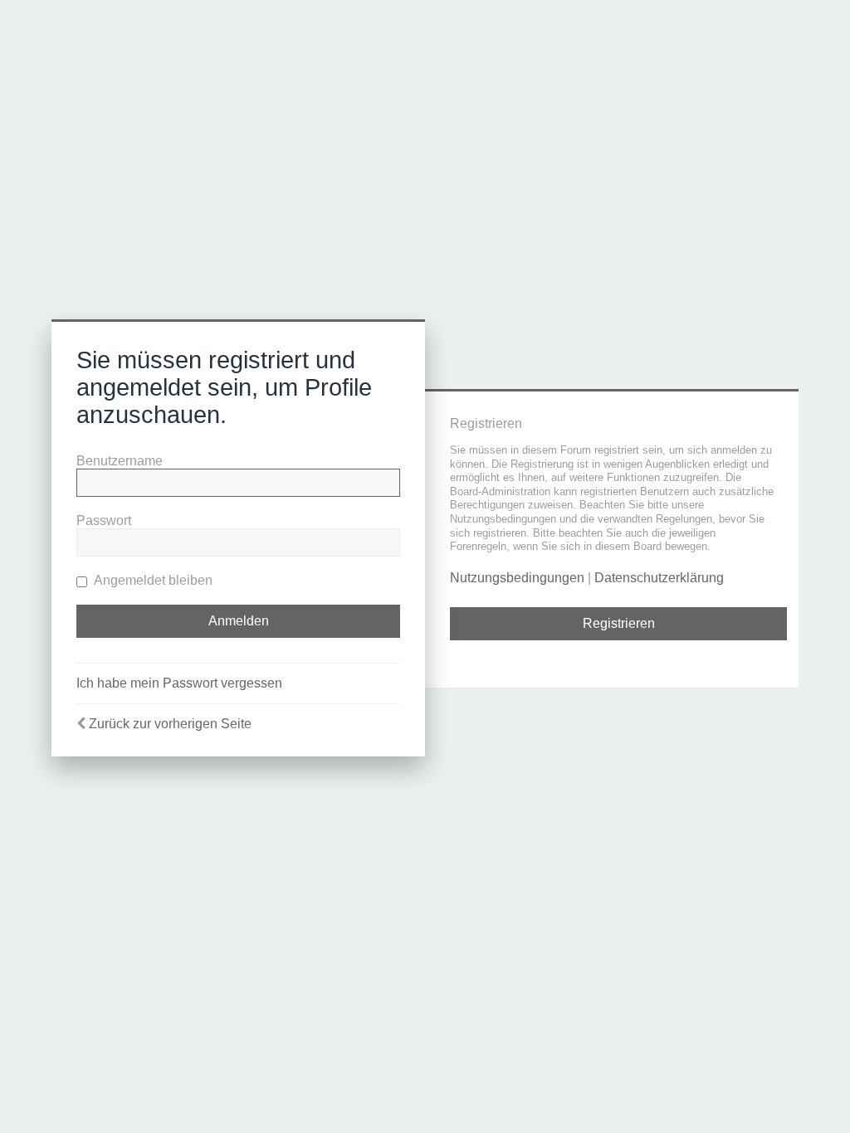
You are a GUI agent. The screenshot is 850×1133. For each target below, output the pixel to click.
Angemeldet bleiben (151, 580)
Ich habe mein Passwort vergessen (179, 683)
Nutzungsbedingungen (517, 578)
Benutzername (119, 461)
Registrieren (619, 623)
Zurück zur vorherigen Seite (170, 724)
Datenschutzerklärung (659, 578)
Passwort (103, 520)
